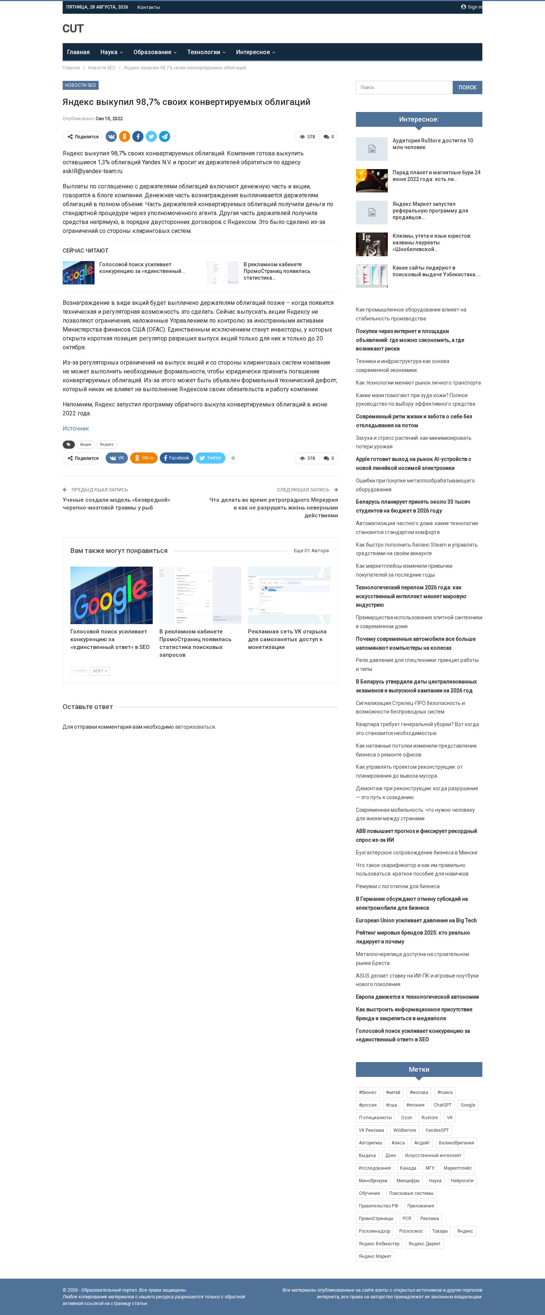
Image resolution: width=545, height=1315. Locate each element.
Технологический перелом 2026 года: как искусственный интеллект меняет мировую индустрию (411, 596)
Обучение (369, 1193)
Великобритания (456, 1143)
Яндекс (107, 444)
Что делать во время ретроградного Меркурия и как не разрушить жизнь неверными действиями (273, 508)
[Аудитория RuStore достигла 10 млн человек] (372, 149)
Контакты (149, 7)
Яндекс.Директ (424, 1243)
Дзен (390, 1155)
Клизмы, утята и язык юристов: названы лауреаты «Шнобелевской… (432, 242)
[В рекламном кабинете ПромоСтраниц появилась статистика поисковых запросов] (223, 273)
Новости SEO (80, 85)
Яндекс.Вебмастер (379, 1243)
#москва (419, 1092)
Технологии (203, 52)
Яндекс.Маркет (375, 1256)
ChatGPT (443, 1105)
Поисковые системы (411, 1193)
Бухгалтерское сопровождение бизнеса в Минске (417, 853)
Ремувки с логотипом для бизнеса (398, 886)
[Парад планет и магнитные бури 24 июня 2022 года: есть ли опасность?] (372, 181)
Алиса (398, 1143)
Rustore (430, 1117)
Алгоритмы (370, 1143)
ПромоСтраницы (376, 1218)
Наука (109, 52)
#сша (391, 1105)
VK (450, 1117)
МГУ (430, 1168)
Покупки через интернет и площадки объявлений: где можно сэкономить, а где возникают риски (410, 340)
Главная (78, 52)
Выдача (367, 1155)
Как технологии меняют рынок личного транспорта (418, 383)
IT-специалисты (375, 1117)
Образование (152, 52)
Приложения (420, 1206)
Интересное (253, 52)
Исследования (375, 1168)
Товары (440, 1231)
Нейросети (462, 1180)
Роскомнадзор (374, 1231)
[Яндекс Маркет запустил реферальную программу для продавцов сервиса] (372, 212)
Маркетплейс (458, 1168)
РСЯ (407, 1218)
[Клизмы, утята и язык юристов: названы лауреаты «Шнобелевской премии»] (372, 244)
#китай (393, 1092)
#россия (368, 1105)
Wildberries (404, 1130)
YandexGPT (437, 1130)
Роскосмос (411, 1231)
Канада (408, 1168)
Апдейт (422, 1143)
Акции (85, 444)
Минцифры (408, 1180)
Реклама (429, 1218)
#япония (415, 1105)
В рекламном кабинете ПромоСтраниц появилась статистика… (277, 271)
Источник (76, 428)
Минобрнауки (373, 1180)
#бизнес (368, 1092)
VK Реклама (371, 1130)
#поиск (445, 1092)
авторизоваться (195, 727)
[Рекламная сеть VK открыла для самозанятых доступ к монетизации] (289, 595)
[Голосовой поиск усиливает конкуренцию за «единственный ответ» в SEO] (79, 273)
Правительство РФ (378, 1206)
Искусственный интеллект (433, 1155)
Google (468, 1105)
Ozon (406, 1117)
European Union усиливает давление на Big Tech (416, 920)
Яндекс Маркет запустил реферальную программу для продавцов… (430, 210)
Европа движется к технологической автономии (417, 997)
